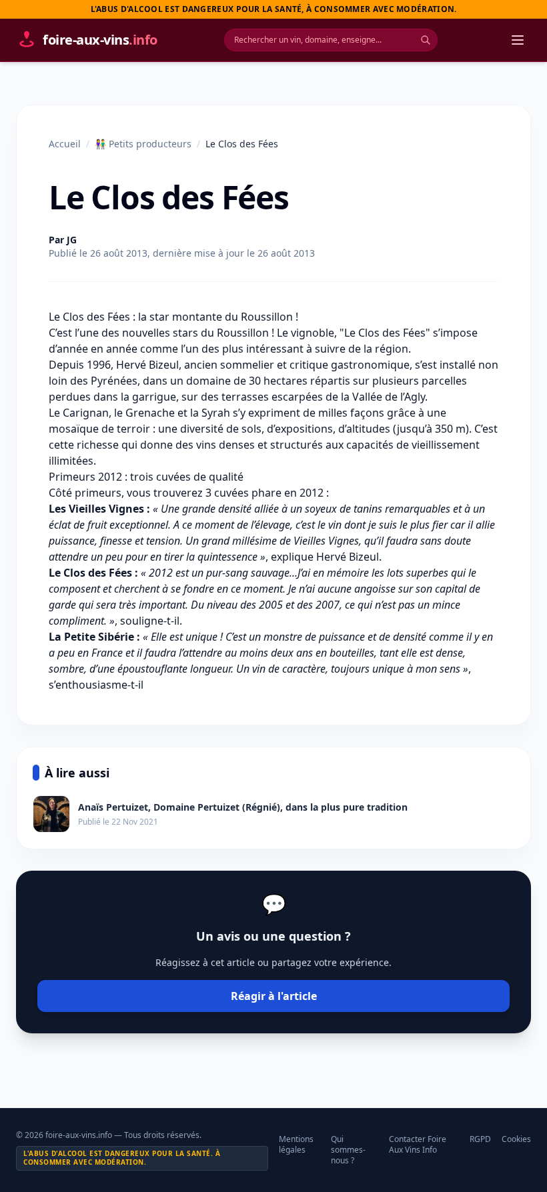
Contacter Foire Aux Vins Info (417, 1144)
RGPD (480, 1139)
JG (72, 239)
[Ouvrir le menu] (517, 40)
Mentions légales (296, 1144)
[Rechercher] (425, 40)
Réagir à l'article (274, 996)
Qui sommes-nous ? (348, 1150)
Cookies (516, 1139)
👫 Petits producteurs (143, 143)
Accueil (65, 143)
